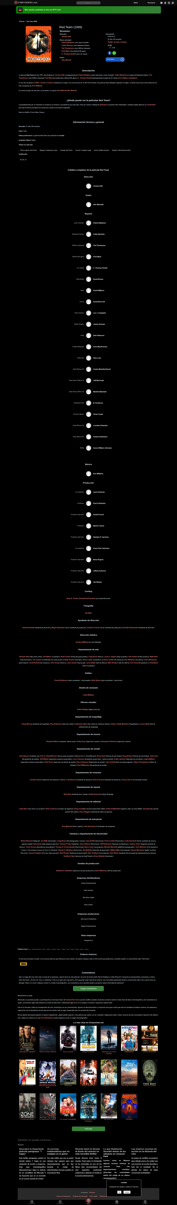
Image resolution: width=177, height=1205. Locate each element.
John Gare (154, 756)
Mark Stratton (113, 663)
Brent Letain (87, 660)
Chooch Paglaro (35, 853)
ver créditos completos (127, 78)
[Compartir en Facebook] (110, 53)
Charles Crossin (93, 627)
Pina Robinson (56, 724)
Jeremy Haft (66, 36)
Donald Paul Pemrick (87, 598)
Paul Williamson (83, 765)
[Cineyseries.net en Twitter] (169, 2)
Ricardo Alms (24, 657)
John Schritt (110, 762)
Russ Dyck (101, 756)
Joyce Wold (144, 724)
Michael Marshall (110, 847)
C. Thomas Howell (69, 54)
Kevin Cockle (109, 841)
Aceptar (127, 1192)
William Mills (115, 850)
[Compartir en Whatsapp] (114, 53)
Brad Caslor (65, 657)
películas (103, 105)
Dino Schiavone (82, 762)
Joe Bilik (44, 841)
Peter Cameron (51, 809)
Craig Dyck (92, 657)
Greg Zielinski (99, 856)
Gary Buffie (90, 841)
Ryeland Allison (52, 741)
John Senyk (55, 663)
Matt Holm (154, 657)
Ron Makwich (129, 660)
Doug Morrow (27, 724)
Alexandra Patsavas (109, 741)
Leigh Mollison (149, 759)
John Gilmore (85, 844)
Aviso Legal (93, 1196)
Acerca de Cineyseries (63, 1196)
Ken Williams (37, 86)
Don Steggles (85, 812)
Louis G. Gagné (110, 657)
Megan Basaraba (58, 627)
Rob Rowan (64, 853)
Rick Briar (67, 794)
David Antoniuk (29, 627)
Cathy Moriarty (67, 45)
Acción (116, 42)
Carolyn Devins (36, 780)
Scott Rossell (34, 663)
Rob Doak (37, 844)
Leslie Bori (23, 809)
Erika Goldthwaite (113, 809)
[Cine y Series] (25, 4)
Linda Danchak (130, 841)
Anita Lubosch (119, 759)
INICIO (136, 3)
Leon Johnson (78, 759)
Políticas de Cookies (106, 1196)
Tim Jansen (37, 660)
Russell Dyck (128, 756)
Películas (88, 1129)
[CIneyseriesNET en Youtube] (161, 2)
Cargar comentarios (88, 989)
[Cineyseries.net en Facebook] (165, 2)
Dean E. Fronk (72, 598)
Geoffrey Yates (69, 856)
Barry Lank (88, 847)
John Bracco (24, 756)
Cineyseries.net (72, 1000)
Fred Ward (66, 51)
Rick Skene (96, 680)
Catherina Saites (80, 724)
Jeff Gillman (44, 759)
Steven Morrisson (138, 850)
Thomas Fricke (65, 844)
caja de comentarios (45, 1018)
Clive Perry (49, 762)
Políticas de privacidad (80, 1196)
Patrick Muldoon (68, 42)
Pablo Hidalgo (82, 709)
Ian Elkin (88, 613)
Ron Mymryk (67, 826)
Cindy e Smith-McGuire (119, 724)
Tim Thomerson (68, 48)
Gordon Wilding (82, 642)
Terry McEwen (141, 847)
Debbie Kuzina (68, 660)
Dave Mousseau (150, 660)
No (119, 1192)
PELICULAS (151, 3)
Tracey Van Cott (128, 780)
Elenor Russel (98, 780)
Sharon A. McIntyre (65, 850)
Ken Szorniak (135, 663)
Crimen (124, 42)
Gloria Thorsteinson (141, 762)
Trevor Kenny (31, 847)
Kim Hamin (133, 657)
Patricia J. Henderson (68, 780)
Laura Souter (72, 663)
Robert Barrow (26, 841)
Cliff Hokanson (105, 844)
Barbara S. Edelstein (64, 871)
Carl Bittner (47, 657)
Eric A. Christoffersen (48, 756)
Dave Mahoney (101, 871)
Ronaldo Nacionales (130, 627)
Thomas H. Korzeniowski (65, 847)
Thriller (110, 42)
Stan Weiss (114, 853)
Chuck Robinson (61, 680)
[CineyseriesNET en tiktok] (172, 2)
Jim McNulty (87, 850)
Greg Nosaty (148, 809)
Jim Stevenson (90, 826)
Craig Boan (61, 841)
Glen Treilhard (93, 853)
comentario (151, 105)
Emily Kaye (81, 741)
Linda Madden (88, 695)
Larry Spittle (90, 663)
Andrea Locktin (108, 660)
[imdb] (23, 964)
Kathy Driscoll (94, 794)
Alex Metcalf (66, 60)
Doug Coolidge (80, 809)
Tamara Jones (134, 844)
